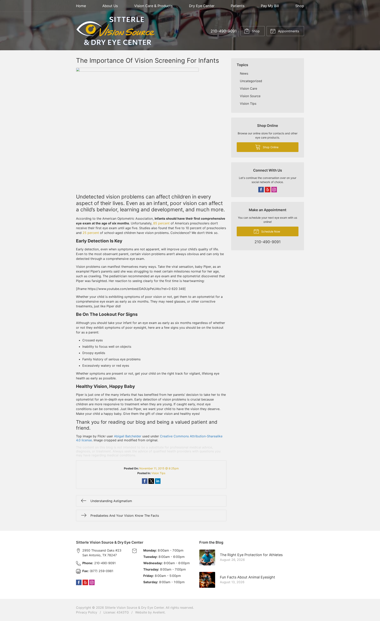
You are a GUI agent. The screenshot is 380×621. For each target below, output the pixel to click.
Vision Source (250, 96)
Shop (299, 6)
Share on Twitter (151, 481)
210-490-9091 (224, 31)
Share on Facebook (144, 481)
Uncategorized (251, 81)
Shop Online (270, 147)
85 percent (161, 223)
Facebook (261, 189)
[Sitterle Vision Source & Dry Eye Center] (115, 31)
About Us (110, 6)
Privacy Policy (86, 612)
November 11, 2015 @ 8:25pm (159, 468)
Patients (237, 6)
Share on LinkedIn (158, 481)
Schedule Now (270, 231)
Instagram (274, 189)
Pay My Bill (270, 6)
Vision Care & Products (153, 6)
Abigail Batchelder (127, 436)
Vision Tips (158, 473)
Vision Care (248, 88)
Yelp (267, 189)
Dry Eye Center (202, 6)
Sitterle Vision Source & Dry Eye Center (134, 608)
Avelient (159, 612)
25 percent (91, 233)
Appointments (288, 31)
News (244, 73)
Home (81, 6)
